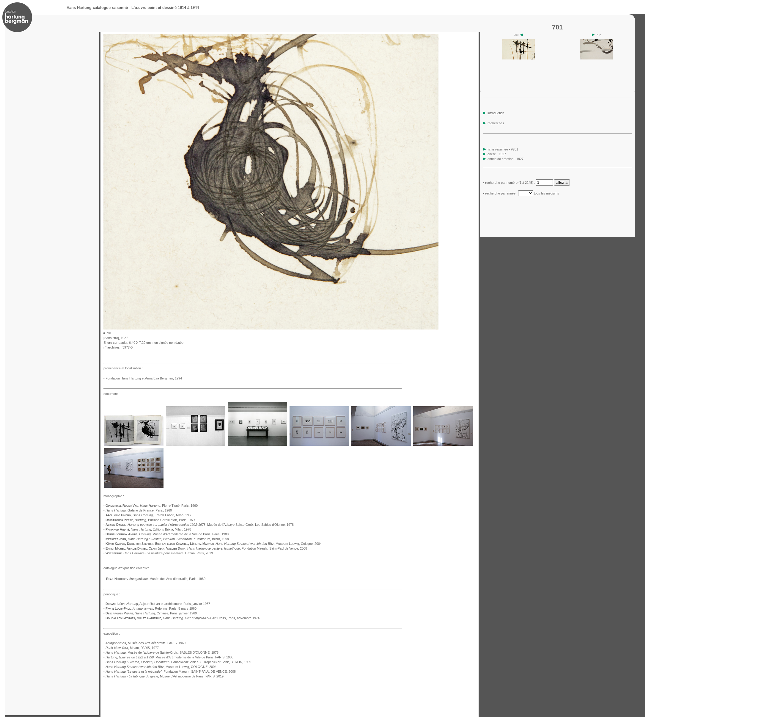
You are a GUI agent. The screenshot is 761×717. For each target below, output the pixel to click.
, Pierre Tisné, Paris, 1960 (169, 505)
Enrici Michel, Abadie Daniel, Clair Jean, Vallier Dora (145, 548)
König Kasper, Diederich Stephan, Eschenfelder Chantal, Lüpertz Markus (160, 543)
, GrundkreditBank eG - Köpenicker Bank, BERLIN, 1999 (178, 662)
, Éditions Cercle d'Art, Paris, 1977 (165, 520)
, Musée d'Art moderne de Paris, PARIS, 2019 (165, 676)
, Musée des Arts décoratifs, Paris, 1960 (167, 578)
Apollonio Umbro (118, 515)
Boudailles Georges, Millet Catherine (133, 618)
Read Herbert (116, 578)
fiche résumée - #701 (502, 149)
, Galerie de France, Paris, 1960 (139, 510)
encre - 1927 (497, 154)
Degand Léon (115, 603)
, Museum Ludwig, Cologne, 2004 (269, 543)
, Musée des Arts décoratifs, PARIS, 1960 (145, 643)
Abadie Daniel (116, 524)
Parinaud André (117, 529)
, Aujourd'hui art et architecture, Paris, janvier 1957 (168, 603)
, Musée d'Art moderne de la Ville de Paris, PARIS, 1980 (169, 657)
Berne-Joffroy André (121, 534)
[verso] (440, 327)
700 (516, 35)
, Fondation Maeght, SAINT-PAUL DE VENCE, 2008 (171, 671)
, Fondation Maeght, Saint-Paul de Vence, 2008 (247, 548)
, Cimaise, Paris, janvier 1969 (166, 613)
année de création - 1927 (505, 159)
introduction (495, 113)
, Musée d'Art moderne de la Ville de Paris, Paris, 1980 (184, 534)
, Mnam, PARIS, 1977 (132, 647)
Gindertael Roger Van (122, 505)
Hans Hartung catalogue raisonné (97, 7)
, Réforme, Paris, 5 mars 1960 (164, 608)
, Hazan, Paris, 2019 (168, 553)
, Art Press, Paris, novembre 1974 (211, 618)
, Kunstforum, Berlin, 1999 (178, 539)
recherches (495, 123)
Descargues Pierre (119, 520)
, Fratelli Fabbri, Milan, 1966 (162, 515)
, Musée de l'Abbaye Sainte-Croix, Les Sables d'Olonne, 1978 (211, 524)
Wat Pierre (114, 553)
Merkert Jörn (116, 539)
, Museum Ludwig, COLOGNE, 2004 (161, 667)
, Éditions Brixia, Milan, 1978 (161, 529)
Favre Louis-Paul (118, 608)
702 (598, 35)
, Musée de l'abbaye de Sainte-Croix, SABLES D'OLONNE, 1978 (162, 652)
